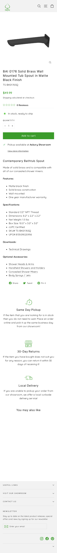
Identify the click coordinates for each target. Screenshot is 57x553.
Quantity (9, 120)
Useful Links (10, 485)
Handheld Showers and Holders (27, 267)
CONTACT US (9, 501)
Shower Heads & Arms (21, 264)
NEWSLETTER (10, 511)
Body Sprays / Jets (20, 275)
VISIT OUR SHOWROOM (14, 493)
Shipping (7, 97)
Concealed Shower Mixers (23, 271)
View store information (18, 151)
